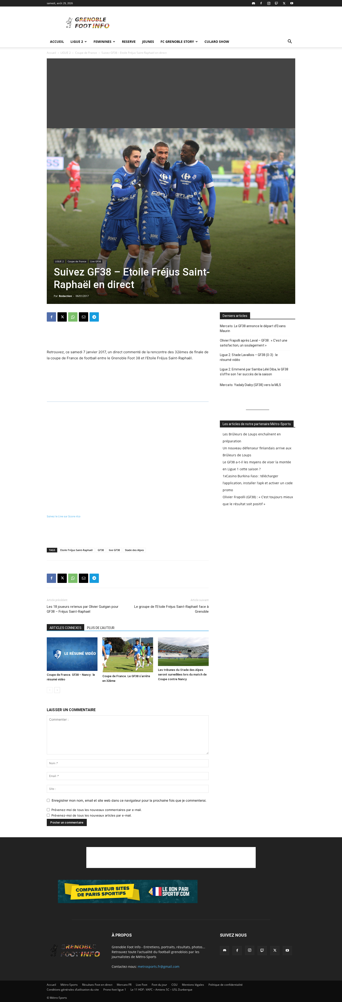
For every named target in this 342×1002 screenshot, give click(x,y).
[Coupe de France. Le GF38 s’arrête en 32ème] (127, 654)
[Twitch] (276, 3)
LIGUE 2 (76, 41)
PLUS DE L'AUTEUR (100, 628)
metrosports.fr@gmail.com (158, 966)
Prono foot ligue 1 (114, 990)
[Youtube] (291, 3)
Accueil (57, 41)
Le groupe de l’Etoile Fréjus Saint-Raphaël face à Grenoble (171, 609)
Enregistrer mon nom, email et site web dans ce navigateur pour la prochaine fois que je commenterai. (129, 800)
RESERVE (129, 41)
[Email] (83, 317)
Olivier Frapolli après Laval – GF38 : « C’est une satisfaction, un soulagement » (253, 343)
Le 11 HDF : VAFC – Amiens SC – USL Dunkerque (161, 990)
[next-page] (57, 690)
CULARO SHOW (217, 41)
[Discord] (253, 3)
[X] (284, 3)
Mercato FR (124, 985)
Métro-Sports (69, 985)
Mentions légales (193, 985)
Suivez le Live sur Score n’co (63, 516)
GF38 (101, 550)
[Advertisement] (210, 23)
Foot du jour (159, 985)
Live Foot (141, 985)
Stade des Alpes (134, 550)
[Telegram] (94, 317)
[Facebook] (261, 3)
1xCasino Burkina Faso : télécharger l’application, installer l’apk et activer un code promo (258, 483)
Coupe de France (86, 53)
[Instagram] (268, 3)
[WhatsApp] (72, 317)
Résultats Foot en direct (97, 985)
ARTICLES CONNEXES (65, 628)
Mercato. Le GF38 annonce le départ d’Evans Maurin (253, 328)
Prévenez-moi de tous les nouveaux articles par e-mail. (91, 815)
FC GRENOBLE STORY (177, 41)
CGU (174, 985)
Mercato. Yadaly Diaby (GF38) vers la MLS (250, 385)
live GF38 (114, 550)
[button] (289, 42)
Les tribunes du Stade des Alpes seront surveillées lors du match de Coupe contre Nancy (182, 674)
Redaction (65, 296)
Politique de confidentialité (225, 985)
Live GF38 (95, 261)
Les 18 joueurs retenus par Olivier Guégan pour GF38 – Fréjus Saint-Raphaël (82, 609)
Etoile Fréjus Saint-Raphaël (76, 550)
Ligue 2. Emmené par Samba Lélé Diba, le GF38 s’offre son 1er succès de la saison (254, 371)
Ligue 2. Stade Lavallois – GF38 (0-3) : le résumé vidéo (249, 357)
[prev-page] (50, 690)
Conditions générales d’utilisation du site (73, 990)
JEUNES (148, 41)
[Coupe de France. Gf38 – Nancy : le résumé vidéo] (72, 654)
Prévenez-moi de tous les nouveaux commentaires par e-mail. (96, 810)
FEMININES (102, 41)
